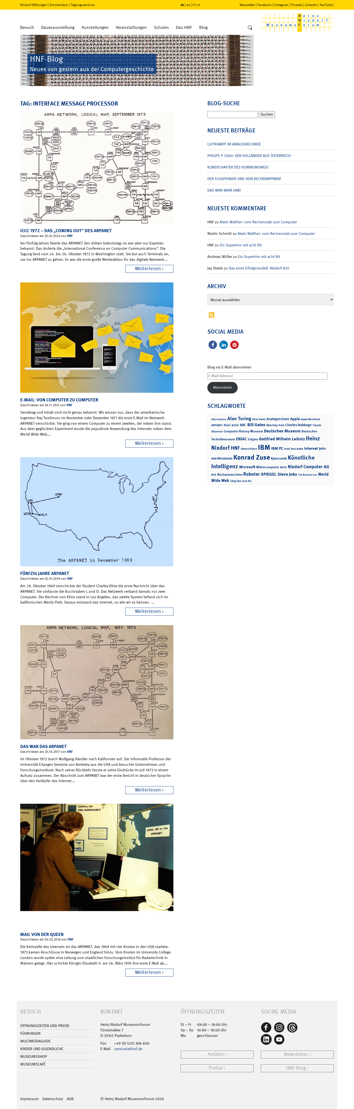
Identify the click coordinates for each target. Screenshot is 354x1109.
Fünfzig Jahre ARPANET (44, 573)
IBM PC (277, 448)
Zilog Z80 (235, 481)
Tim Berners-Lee (307, 475)
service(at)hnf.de (128, 1048)
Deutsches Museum (282, 431)
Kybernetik (279, 458)
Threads (296, 5)
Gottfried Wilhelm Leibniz (282, 439)
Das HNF (184, 27)
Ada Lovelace (218, 419)
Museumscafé (33, 1064)
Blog (203, 27)
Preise (216, 1068)
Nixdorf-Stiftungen (33, 5)
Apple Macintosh (310, 419)
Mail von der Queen (42, 934)
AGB (70, 1098)
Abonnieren (222, 387)
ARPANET (217, 425)
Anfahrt (216, 1054)
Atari (227, 425)
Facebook (264, 5)
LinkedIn (311, 5)
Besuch (27, 27)
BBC (243, 425)
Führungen (30, 1033)
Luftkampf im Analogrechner (234, 144)
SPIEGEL (268, 474)
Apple (295, 418)
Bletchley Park (275, 425)
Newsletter (247, 5)
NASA (283, 467)
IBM (264, 447)
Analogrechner (277, 419)
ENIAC (241, 439)
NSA (213, 475)
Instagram (281, 5)
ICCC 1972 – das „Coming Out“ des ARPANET (66, 231)
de (182, 4)
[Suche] (250, 28)
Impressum (29, 1098)
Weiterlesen (148, 268)
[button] (213, 345)
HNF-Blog (296, 1068)
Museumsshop (33, 1056)
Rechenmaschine (229, 474)
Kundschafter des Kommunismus (237, 167)
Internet (311, 448)
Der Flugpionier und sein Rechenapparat (244, 178)
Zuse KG (246, 481)
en (188, 5)
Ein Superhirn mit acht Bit (241, 245)
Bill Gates (256, 425)
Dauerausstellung (57, 27)
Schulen (161, 27)
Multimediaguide (35, 1041)
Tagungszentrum (83, 5)
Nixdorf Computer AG (308, 467)
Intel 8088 (297, 449)
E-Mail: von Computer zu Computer (59, 400)
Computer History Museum (243, 431)
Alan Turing (239, 418)
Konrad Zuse (251, 457)
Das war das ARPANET (43, 746)
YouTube (326, 5)
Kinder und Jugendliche (41, 1048)
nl (198, 5)
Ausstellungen (95, 27)
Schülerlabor (58, 5)
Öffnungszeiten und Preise (44, 1025)
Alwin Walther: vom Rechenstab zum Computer (258, 221)
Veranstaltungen (131, 27)
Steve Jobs (287, 474)
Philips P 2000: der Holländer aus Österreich (249, 155)
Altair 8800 (258, 419)
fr (194, 5)
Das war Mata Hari (224, 190)
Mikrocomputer (267, 467)
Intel (287, 449)
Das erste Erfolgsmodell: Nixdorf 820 (259, 268)
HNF (70, 235)
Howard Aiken (249, 449)
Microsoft (247, 466)
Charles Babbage (298, 425)
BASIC (235, 425)
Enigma (253, 439)
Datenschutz (52, 1098)
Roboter (251, 474)
